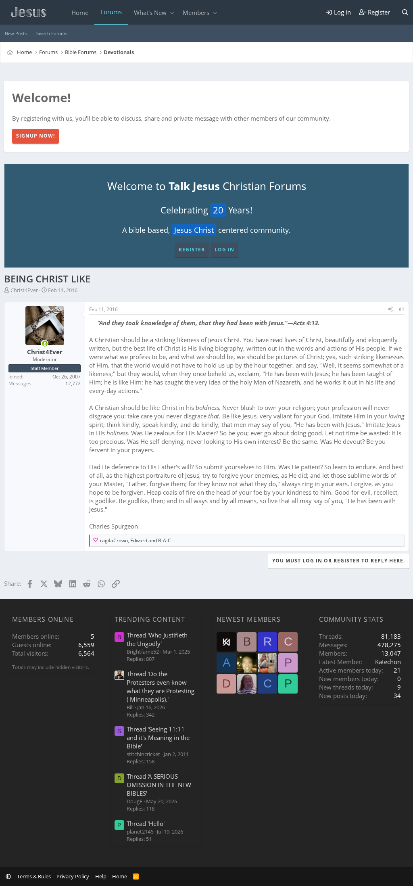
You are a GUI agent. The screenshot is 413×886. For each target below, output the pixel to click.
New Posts (16, 33)
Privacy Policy (72, 876)
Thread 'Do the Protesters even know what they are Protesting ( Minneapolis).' (160, 686)
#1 (401, 309)
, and (135, 540)
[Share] (390, 309)
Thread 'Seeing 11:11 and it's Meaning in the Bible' (158, 737)
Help (100, 876)
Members (196, 12)
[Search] (405, 12)
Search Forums (51, 33)
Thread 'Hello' (146, 823)
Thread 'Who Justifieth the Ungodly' (157, 639)
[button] (172, 13)
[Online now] (44, 343)
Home (79, 12)
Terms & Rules (34, 876)
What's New (150, 12)
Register (192, 249)
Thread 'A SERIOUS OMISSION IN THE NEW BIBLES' (159, 784)
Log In (224, 249)
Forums (111, 12)
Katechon (388, 662)
